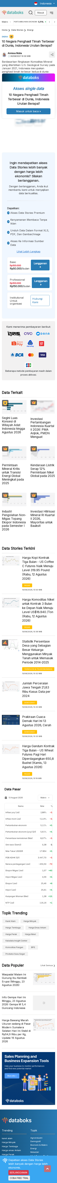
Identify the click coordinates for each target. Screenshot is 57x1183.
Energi (30, 30)
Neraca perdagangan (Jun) (18, 864)
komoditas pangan (14, 947)
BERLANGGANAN (18, 1172)
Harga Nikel (30, 934)
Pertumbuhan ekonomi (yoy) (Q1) (21, 832)
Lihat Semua (47, 965)
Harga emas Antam (37, 927)
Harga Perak (11, 934)
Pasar (27, 585)
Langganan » (40, 265)
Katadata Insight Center (16, 941)
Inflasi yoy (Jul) (12, 812)
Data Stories (17, 30)
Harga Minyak (30, 921)
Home (5, 30)
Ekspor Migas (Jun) (14, 870)
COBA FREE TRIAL (19, 1178)
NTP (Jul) (10, 903)
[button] (44, 3)
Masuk (40, 12)
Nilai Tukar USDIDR (14, 851)
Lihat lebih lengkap (28, 251)
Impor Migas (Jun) (14, 877)
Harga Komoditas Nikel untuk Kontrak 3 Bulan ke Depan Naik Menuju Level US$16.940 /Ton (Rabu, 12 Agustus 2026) (38, 610)
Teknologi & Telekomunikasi (38, 669)
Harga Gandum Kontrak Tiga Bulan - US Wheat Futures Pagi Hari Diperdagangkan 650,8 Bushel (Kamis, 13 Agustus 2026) (38, 756)
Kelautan (34, 1152)
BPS (33, 947)
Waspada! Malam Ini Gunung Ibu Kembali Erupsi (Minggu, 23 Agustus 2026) (14, 980)
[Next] (54, 21)
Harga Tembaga (13, 927)
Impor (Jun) (11, 890)
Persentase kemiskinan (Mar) (19, 838)
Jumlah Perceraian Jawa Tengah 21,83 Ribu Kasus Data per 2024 (36, 690)
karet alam (11, 921)
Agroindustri (36, 1138)
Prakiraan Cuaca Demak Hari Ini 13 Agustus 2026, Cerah (36, 721)
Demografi (29, 703)
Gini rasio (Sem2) (13, 844)
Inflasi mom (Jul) (13, 819)
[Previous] (49, 21)
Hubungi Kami (37, 300)
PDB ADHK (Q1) (12, 857)
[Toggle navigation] (51, 12)
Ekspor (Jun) (11, 883)
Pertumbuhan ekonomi (16, 825)
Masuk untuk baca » (28, 111)
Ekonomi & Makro (39, 1145)
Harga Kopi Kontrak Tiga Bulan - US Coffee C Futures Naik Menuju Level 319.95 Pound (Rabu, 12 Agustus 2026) (38, 568)
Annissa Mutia (15, 53)
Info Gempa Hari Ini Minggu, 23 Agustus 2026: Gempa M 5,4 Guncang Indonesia (14, 1002)
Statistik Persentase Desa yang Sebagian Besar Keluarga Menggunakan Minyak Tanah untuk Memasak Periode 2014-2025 (37, 652)
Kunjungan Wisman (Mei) (17, 896)
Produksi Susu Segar (15, 954)
